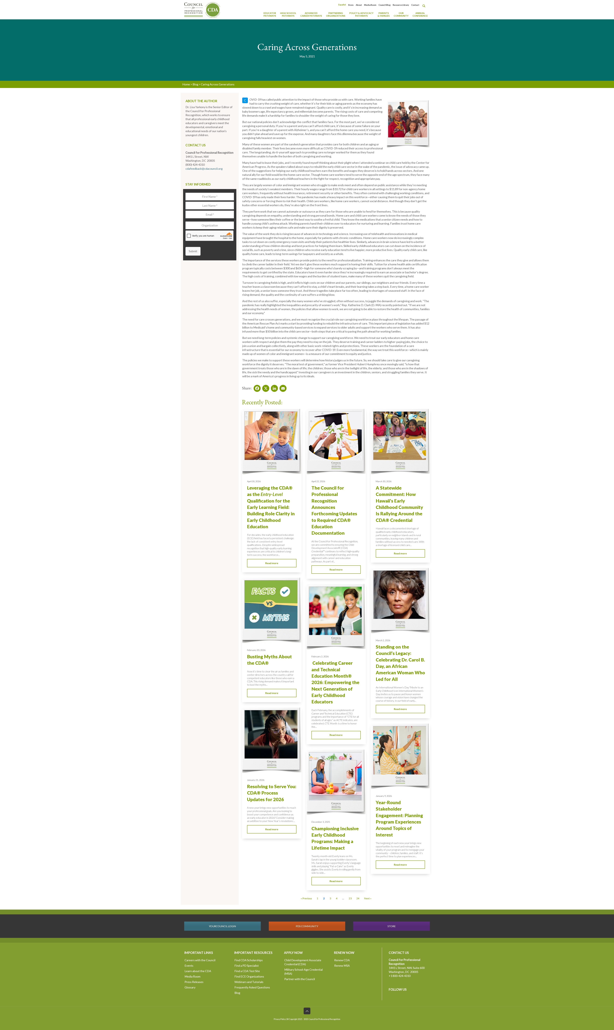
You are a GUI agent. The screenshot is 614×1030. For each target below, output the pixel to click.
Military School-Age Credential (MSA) (303, 971)
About (359, 5)
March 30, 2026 (383, 481)
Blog (195, 84)
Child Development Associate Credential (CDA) (302, 962)
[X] (264, 387)
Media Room (370, 5)
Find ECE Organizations (249, 976)
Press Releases (194, 982)
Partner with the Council (299, 979)
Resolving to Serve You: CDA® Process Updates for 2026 (271, 793)
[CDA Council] (202, 9)
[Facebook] (256, 387)
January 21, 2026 (255, 780)
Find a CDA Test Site (247, 971)
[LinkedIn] (273, 387)
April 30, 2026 (254, 481)
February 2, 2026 (320, 656)
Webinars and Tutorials (248, 982)
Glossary (190, 987)
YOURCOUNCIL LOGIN (222, 926)
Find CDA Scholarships (248, 960)
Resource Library (401, 5)
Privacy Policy (280, 1019)
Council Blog (384, 5)
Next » (367, 898)
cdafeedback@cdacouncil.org (204, 168)
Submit (193, 251)
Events (189, 965)
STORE (392, 926)
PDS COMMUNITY (307, 926)
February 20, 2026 (256, 650)
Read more (271, 563)
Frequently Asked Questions (252, 987)
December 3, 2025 (320, 821)
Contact (415, 5)
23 (350, 898)
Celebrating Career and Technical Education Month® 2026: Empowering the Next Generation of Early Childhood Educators (335, 682)
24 (357, 898)
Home (186, 84)
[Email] (282, 387)
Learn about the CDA (198, 971)
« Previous (306, 898)
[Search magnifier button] (424, 6)
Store (351, 5)
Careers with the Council (200, 960)
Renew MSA (342, 965)
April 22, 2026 (318, 481)
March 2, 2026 (383, 640)
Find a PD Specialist (246, 965)
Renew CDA (342, 960)
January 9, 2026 (384, 796)
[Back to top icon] (307, 1011)
